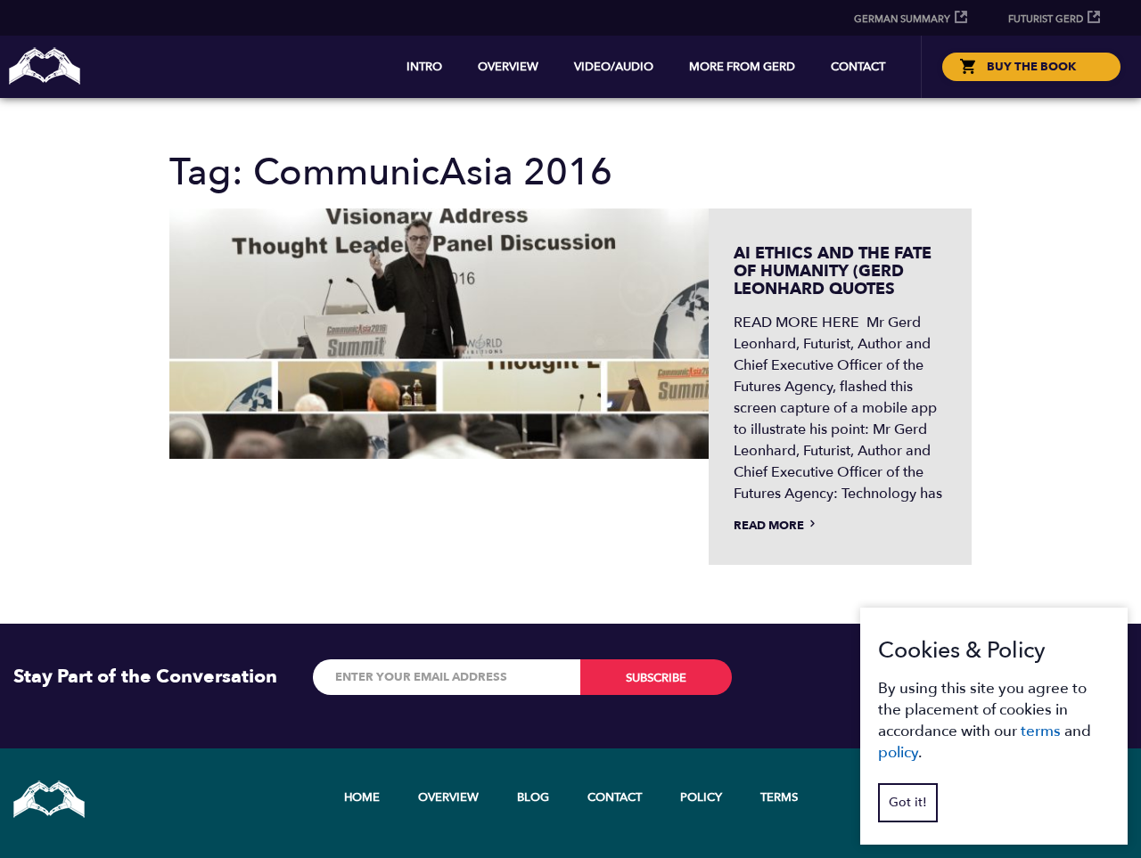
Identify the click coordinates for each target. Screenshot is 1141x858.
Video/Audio (613, 67)
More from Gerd (742, 67)
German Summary (902, 19)
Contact (858, 67)
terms (1041, 731)
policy (898, 752)
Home (362, 797)
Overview (508, 67)
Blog (533, 797)
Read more (770, 526)
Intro (424, 67)
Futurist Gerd (1045, 19)
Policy (701, 797)
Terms (779, 797)
